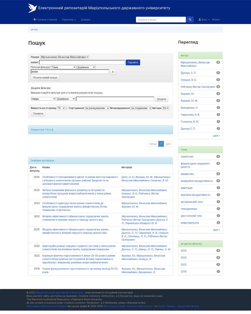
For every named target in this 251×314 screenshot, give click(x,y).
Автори (156, 108)
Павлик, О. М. (163, 249)
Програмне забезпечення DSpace (46, 306)
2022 (183, 264)
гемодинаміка (189, 208)
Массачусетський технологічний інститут (128, 306)
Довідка (85, 19)
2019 (183, 271)
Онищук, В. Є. (129, 193)
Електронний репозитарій (103, 8)
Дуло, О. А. (127, 176)
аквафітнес (187, 173)
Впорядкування (120, 108)
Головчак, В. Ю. (159, 180)
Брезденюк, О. (147, 272)
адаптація (186, 187)
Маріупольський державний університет (60, 292)
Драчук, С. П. (129, 232)
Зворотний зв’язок (188, 306)
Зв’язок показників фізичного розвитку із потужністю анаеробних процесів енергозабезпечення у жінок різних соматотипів (76, 193)
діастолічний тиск (191, 215)
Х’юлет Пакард (166, 306)
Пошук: (35, 56)
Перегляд (68, 19)
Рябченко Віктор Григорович (138, 219)
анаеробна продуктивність (197, 180)
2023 (183, 257)
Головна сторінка (46, 19)
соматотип (187, 156)
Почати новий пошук (45, 77)
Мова (215, 19)
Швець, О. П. (145, 249)
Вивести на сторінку (43, 108)
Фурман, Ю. (128, 255)
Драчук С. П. (188, 128)
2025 (184, 250)
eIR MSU (34, 30)
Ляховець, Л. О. (137, 236)
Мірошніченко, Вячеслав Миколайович (143, 190)
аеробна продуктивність (195, 194)
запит (34, 62)
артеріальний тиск (192, 201)
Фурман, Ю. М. (143, 176)
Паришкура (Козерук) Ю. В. (141, 223)
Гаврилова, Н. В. (147, 232)
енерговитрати (190, 222)
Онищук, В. (144, 258)
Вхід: (204, 19)
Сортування (76, 108)
